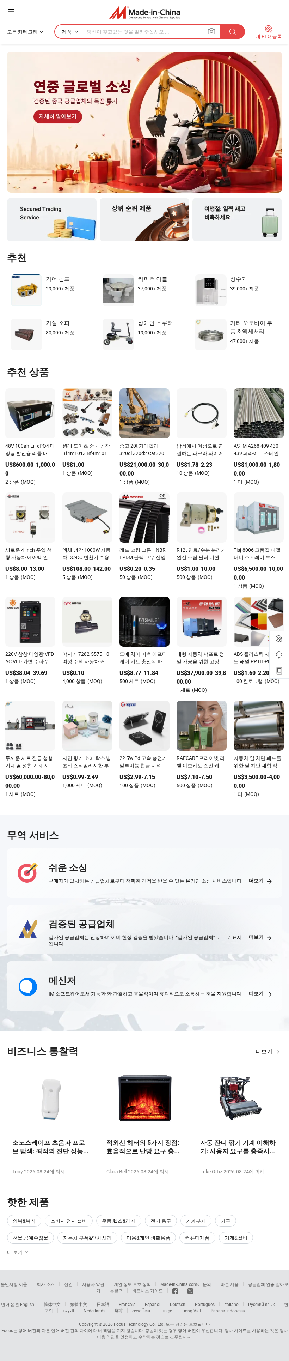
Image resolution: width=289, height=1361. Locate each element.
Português (205, 1304)
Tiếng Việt (191, 1310)
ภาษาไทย (141, 1310)
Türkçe (166, 1310)
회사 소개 (46, 1284)
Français (127, 1304)
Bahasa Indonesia (228, 1310)
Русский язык (261, 1304)
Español (152, 1304)
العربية (68, 1310)
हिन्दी (119, 1310)
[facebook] (175, 1290)
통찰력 (116, 1290)
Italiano (231, 1304)
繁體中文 (78, 1304)
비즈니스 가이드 (147, 1290)
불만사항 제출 (14, 1284)
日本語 (103, 1304)
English (27, 1304)
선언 (68, 1284)
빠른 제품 (230, 1284)
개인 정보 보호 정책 (132, 1284)
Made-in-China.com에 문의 (185, 1284)
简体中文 (52, 1304)
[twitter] (190, 1290)
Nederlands (94, 1310)
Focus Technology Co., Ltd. (139, 1324)
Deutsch (177, 1304)
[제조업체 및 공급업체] (144, 12)
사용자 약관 (93, 1284)
